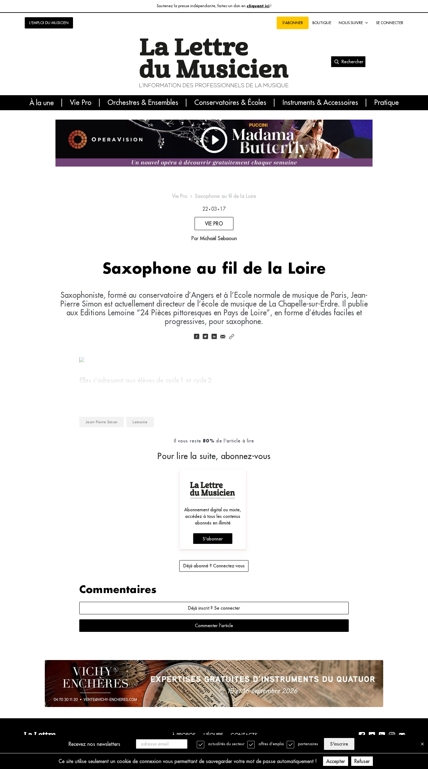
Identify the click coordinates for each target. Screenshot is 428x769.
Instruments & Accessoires (320, 103)
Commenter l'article (214, 625)
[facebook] (196, 337)
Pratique (386, 103)
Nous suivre (351, 22)
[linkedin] (214, 337)
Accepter (335, 761)
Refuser (362, 761)
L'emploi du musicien (49, 22)
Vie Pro (80, 103)
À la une (41, 103)
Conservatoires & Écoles (230, 103)
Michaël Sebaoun (218, 238)
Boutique (321, 22)
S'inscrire (339, 744)
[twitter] (205, 337)
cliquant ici (258, 6)
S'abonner (213, 539)
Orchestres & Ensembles (142, 103)
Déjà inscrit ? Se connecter (214, 608)
